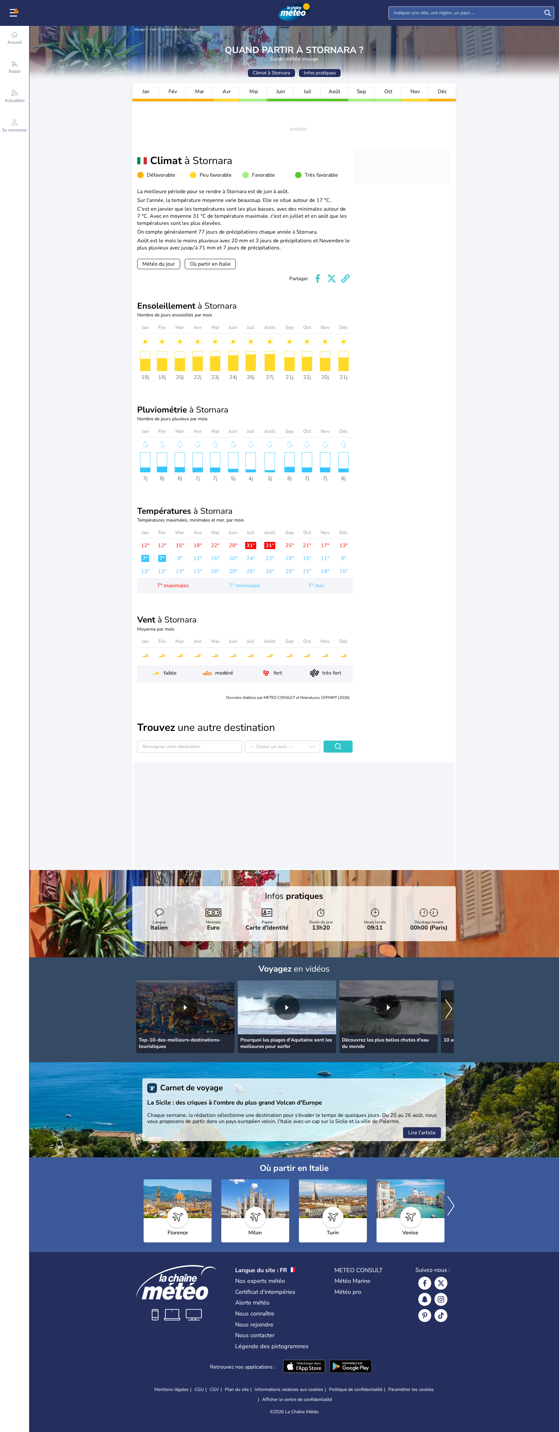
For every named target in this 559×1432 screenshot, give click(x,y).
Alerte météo (252, 1302)
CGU (199, 1389)
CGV (214, 1389)
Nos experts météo (260, 1281)
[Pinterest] (424, 1315)
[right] (449, 1009)
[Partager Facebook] (317, 278)
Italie (153, 29)
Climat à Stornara (271, 73)
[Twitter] (440, 1283)
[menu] (14, 13)
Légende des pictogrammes (272, 1346)
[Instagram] (440, 1299)
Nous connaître (254, 1313)
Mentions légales (171, 1389)
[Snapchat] (424, 1299)
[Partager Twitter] (331, 278)
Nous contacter (254, 1335)
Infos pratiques (320, 73)
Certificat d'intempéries (265, 1292)
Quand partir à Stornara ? (180, 29)
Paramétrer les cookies (411, 1389)
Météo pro (347, 1292)
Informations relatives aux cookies (289, 1389)
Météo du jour (158, 264)
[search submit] (547, 12)
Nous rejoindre (254, 1324)
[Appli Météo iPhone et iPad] (304, 1367)
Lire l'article (422, 1132)
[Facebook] (424, 1283)
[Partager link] (345, 278)
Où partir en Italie (210, 264)
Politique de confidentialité (355, 1389)
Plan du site (237, 1389)
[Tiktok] (440, 1315)
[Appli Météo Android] (351, 1367)
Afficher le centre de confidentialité (297, 1399)
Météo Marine (352, 1281)
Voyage (139, 29)
